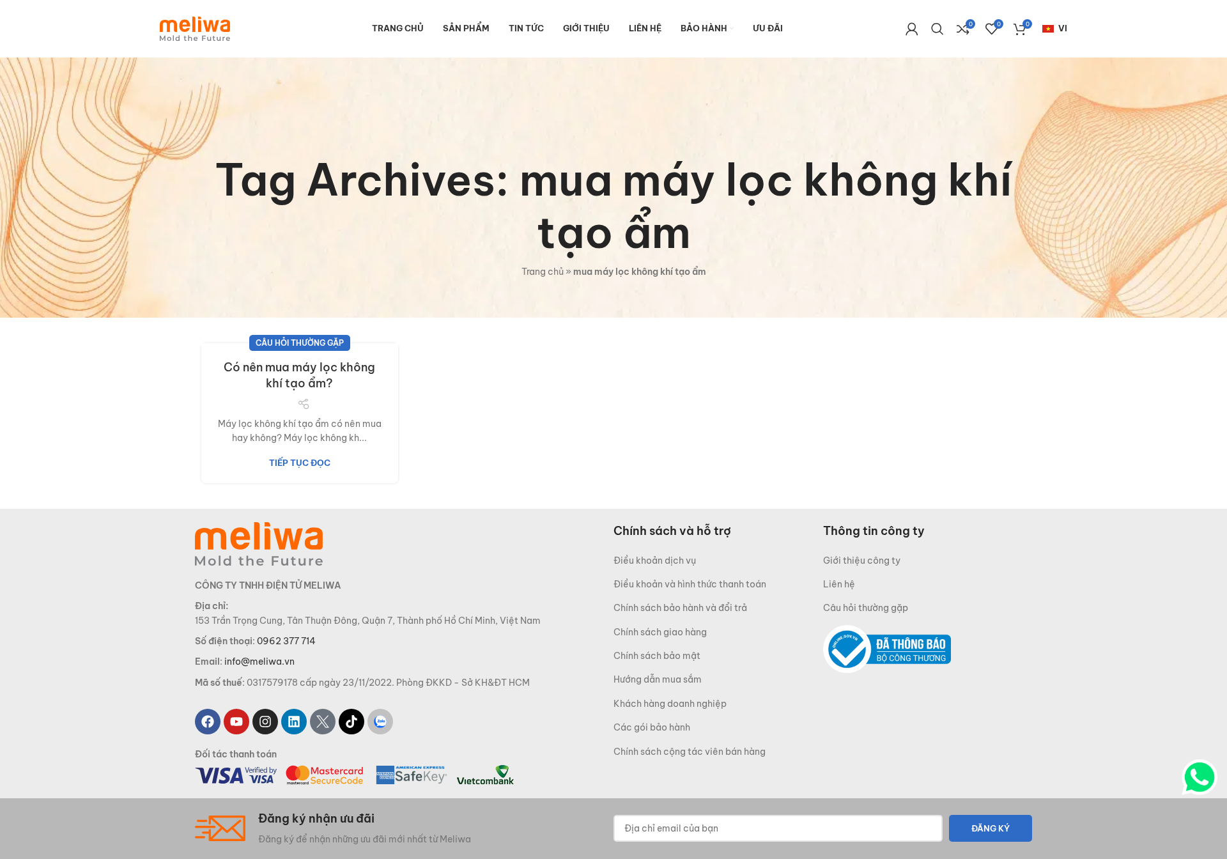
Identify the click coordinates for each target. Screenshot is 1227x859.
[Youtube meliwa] (236, 721)
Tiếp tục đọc (299, 463)
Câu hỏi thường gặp (300, 343)
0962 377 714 (286, 641)
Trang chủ (542, 271)
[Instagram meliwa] (265, 721)
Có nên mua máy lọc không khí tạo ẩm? (299, 375)
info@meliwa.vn (259, 661)
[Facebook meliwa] (207, 721)
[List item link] (718, 560)
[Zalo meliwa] (380, 721)
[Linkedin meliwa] (294, 721)
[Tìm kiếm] (937, 29)
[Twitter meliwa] (323, 721)
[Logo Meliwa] (259, 542)
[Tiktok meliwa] (351, 721)
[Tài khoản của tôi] (912, 29)
